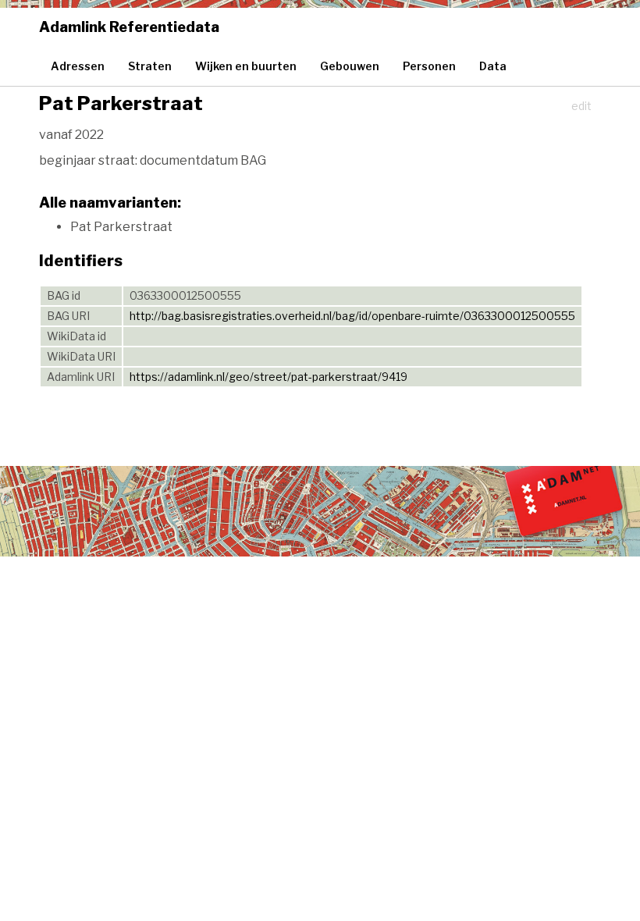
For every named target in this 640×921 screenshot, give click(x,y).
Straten (150, 66)
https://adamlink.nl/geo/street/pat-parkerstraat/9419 (268, 376)
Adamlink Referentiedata (129, 27)
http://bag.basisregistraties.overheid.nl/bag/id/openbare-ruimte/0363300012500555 (352, 315)
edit (581, 105)
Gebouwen (349, 66)
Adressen (78, 66)
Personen (429, 66)
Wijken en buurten (246, 66)
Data (493, 66)
